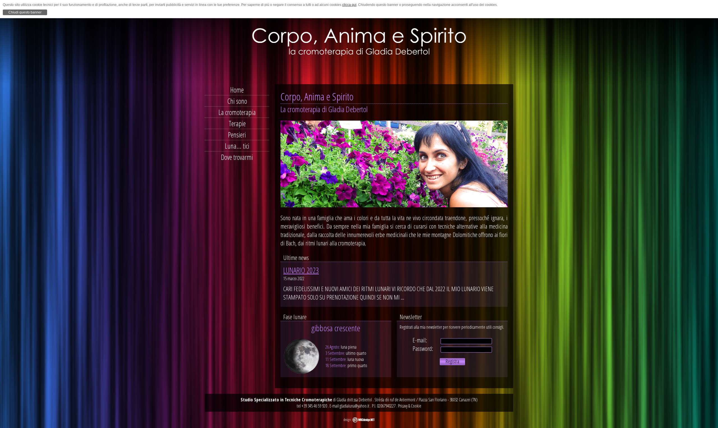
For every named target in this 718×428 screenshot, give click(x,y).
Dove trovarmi (237, 157)
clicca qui (349, 5)
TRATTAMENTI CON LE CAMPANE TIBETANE (335, 303)
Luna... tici (237, 146)
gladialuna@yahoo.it (354, 406)
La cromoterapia (237, 112)
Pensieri (237, 134)
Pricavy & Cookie (409, 406)
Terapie (237, 123)
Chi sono (237, 101)
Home (237, 90)
